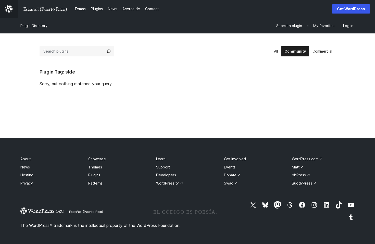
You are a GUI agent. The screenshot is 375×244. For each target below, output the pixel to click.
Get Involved (235, 159)
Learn (161, 159)
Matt (298, 167)
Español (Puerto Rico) (86, 212)
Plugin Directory (33, 25)
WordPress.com (307, 159)
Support (163, 167)
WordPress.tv (169, 183)
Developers (166, 175)
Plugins (94, 175)
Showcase (97, 159)
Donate (232, 175)
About (25, 159)
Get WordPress (351, 9)
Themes (95, 167)
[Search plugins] (109, 51)
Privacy (26, 183)
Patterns (95, 183)
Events (229, 167)
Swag (231, 183)
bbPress (301, 175)
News (25, 167)
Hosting (26, 175)
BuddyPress (304, 183)
